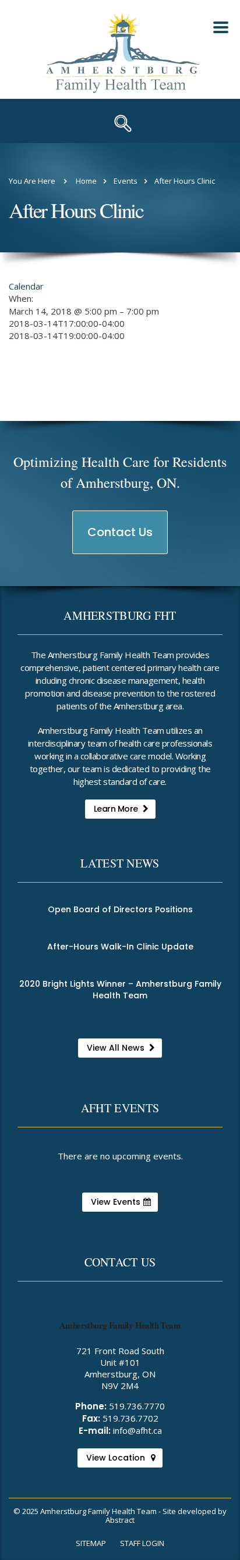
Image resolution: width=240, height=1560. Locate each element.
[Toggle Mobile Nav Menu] (220, 27)
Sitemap (91, 1543)
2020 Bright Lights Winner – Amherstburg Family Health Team (120, 989)
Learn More (116, 809)
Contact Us (120, 538)
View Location (115, 1457)
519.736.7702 (130, 1418)
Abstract (120, 1520)
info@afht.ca (137, 1430)
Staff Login (142, 1543)
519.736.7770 (137, 1406)
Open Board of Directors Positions (120, 909)
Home (86, 181)
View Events (115, 1202)
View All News (115, 1048)
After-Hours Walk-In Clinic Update (120, 946)
